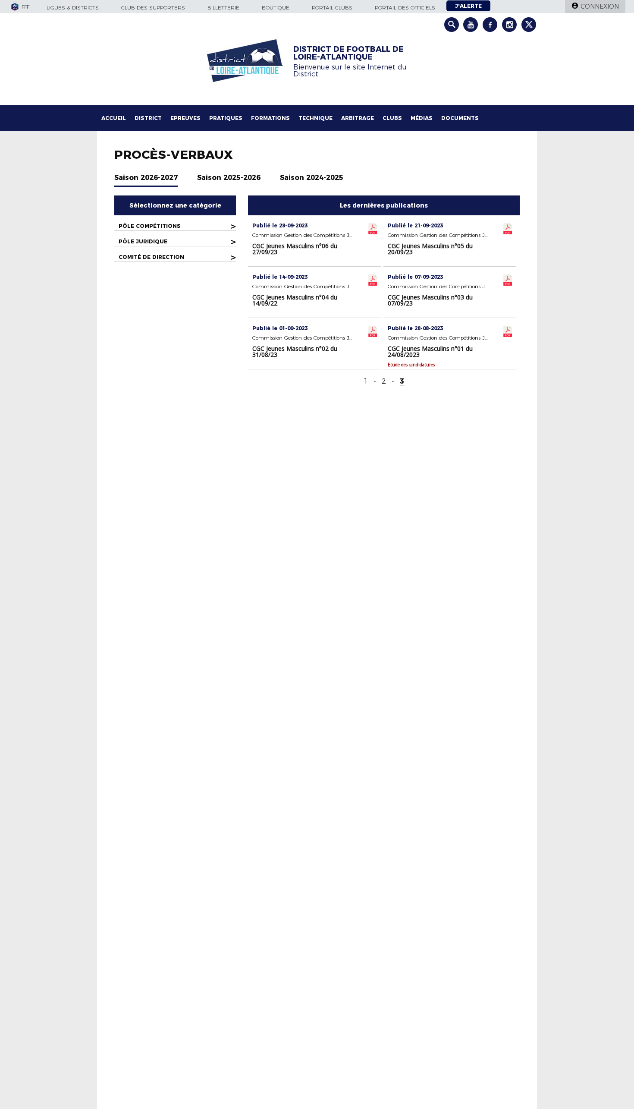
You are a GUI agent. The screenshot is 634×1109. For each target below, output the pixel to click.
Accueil (113, 118)
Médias (422, 118)
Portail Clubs (332, 7)
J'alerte (468, 6)
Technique (315, 118)
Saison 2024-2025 (311, 177)
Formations (270, 118)
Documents (460, 118)
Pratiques (225, 118)
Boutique (275, 7)
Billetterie (223, 7)
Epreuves (185, 118)
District (148, 118)
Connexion (600, 6)
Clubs (392, 118)
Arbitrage (357, 118)
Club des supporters (153, 7)
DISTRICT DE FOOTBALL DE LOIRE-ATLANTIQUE (348, 53)
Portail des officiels (405, 7)
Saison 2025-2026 (229, 177)
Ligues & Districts (73, 7)
